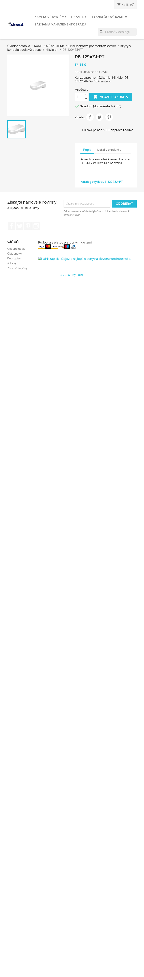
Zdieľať (90, 117)
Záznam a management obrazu (60, 24)
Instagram (36, 226)
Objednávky (14, 253)
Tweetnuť (99, 117)
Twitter (19, 226)
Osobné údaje (16, 248)
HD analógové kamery (109, 17)
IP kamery (78, 17)
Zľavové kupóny (17, 268)
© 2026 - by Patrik (72, 275)
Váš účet (14, 242)
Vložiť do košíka (110, 96)
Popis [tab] (87, 150)
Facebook (11, 226)
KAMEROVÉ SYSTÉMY (50, 17)
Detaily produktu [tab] (109, 150)
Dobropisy (14, 258)
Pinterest (109, 117)
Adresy (11, 263)
